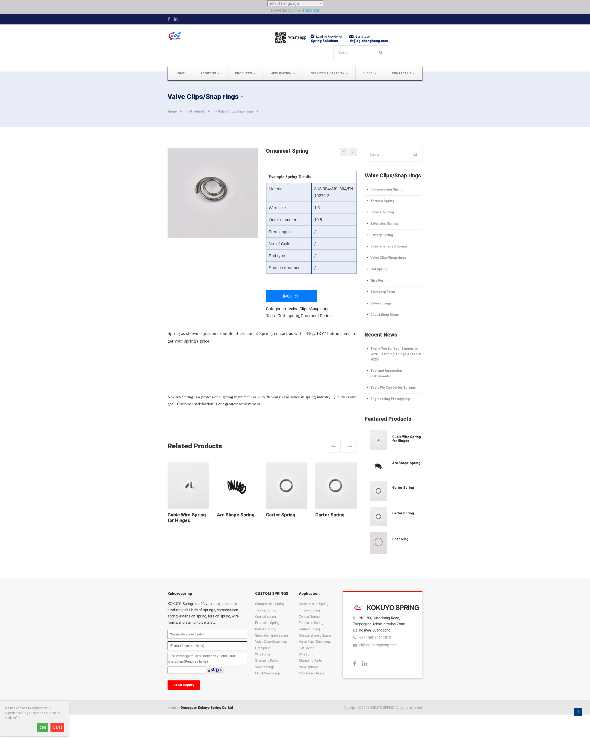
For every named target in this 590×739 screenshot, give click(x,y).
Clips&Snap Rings (384, 314)
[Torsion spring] (344, 152)
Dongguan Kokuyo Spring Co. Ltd (207, 707)
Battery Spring (381, 235)
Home (180, 73)
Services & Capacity (327, 73)
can (42, 727)
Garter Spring (280, 515)
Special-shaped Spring (388, 246)
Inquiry (290, 296)
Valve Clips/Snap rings (236, 111)
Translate (310, 10)
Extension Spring (384, 223)
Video (368, 73)
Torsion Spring (382, 201)
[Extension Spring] (378, 440)
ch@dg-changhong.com (368, 41)
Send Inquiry (183, 685)
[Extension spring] (353, 152)
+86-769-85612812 (375, 637)
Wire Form (378, 280)
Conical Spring (382, 212)
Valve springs (381, 303)
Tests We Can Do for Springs (393, 387)
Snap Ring (400, 539)
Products (243, 73)
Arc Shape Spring (235, 515)
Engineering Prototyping (390, 399)
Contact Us (401, 73)
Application (281, 73)
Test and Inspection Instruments (386, 373)
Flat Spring (379, 269)
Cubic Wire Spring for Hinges (187, 517)
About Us (208, 73)
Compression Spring (387, 189)
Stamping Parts (382, 292)
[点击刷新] (215, 670)
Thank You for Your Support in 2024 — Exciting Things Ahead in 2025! (395, 354)
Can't (57, 727)
